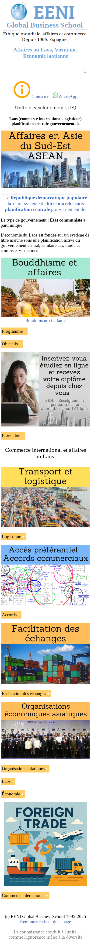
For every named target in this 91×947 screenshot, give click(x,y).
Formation (11, 435)
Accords (9, 614)
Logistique (11, 536)
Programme (12, 331)
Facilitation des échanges (24, 693)
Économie (11, 793)
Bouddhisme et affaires (45, 320)
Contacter (40, 96)
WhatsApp (67, 96)
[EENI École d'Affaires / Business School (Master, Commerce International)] (45, 42)
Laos (6, 781)
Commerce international (23, 895)
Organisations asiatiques (23, 768)
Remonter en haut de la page (45, 921)
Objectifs (10, 343)
